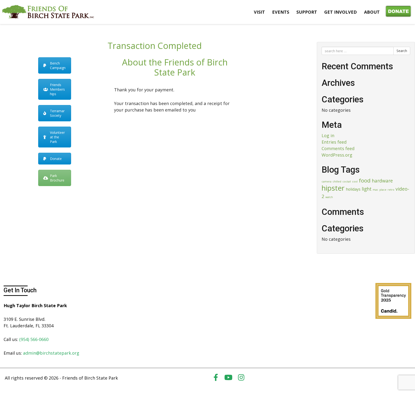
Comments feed (338, 148)
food (365, 180)
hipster (333, 188)
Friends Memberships (57, 89)
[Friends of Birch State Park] (48, 11)
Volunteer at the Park (57, 137)
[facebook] (215, 377)
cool (355, 181)
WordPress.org (337, 155)
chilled (337, 181)
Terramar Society (57, 113)
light (367, 189)
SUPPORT (306, 12)
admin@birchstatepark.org (51, 353)
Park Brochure (57, 177)
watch (329, 197)
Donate (397, 12)
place (382, 189)
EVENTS (280, 12)
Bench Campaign (58, 65)
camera (326, 181)
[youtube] (228, 377)
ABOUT (372, 12)
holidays (353, 189)
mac (375, 189)
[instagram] (241, 377)
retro (391, 189)
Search (402, 50)
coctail (346, 181)
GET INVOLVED (340, 12)
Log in (328, 135)
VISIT (259, 12)
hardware (382, 180)
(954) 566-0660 (34, 339)
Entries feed (334, 142)
